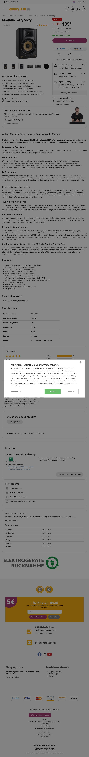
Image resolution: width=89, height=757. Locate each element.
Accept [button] (52, 391)
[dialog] (44, 378)
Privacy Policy (15, 386)
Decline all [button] (70, 391)
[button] (15, 391)
